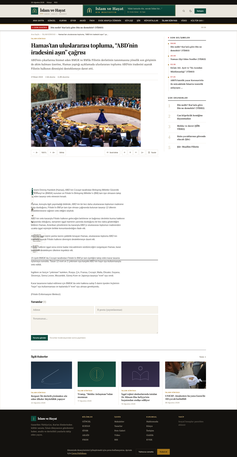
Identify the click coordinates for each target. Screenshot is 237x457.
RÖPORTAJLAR (151, 20)
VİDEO (184, 20)
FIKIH (92, 20)
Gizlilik (149, 435)
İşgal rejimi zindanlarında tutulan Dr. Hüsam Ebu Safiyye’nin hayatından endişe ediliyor (139, 397)
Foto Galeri (119, 430)
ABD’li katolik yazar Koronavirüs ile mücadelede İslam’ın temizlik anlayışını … (187, 84)
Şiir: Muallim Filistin (188, 146)
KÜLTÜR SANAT (198, 20)
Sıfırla (61, 152)
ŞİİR (138, 20)
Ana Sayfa (38, 20)
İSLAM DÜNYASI (169, 20)
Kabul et (163, 452)
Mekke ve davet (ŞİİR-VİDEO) (188, 127)
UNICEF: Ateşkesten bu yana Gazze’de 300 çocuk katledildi (185, 397)
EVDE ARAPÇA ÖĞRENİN (109, 20)
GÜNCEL (52, 20)
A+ (54, 152)
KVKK (149, 439)
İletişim (200, 11)
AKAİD (83, 20)
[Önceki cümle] (124, 152)
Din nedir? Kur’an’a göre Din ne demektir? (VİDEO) (77, 27)
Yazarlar (118, 426)
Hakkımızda (152, 421)
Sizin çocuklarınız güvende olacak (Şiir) (191, 138)
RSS (55, 2)
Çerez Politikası (78, 453)
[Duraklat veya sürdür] (130, 152)
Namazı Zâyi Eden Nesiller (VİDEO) (188, 59)
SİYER (73, 20)
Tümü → (202, 357)
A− (37, 152)
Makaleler (119, 421)
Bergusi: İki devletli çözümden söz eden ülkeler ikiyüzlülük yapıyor (49, 397)
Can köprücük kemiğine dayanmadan (190, 117)
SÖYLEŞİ (129, 20)
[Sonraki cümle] (135, 152)
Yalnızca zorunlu (146, 452)
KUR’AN (63, 20)
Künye (49, 2)
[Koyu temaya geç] (190, 11)
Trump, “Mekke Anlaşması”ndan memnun (95, 395)
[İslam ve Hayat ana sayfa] (54, 11)
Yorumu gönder (39, 338)
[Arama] (184, 11)
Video (117, 435)
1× (142, 152)
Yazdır (153, 152)
